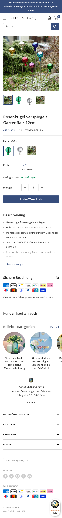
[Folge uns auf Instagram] (17, 476)
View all (54, 327)
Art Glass (9, 130)
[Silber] (20, 151)
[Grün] (8, 151)
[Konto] (49, 18)
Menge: (7, 187)
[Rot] (32, 151)
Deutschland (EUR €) (14, 460)
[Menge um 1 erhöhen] (41, 187)
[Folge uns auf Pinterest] (23, 476)
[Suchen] (55, 26)
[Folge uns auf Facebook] (5, 476)
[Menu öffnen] (4, 18)
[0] (56, 18)
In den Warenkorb (31, 199)
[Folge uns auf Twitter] (11, 476)
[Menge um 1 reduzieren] (25, 187)
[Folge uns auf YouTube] (29, 476)
